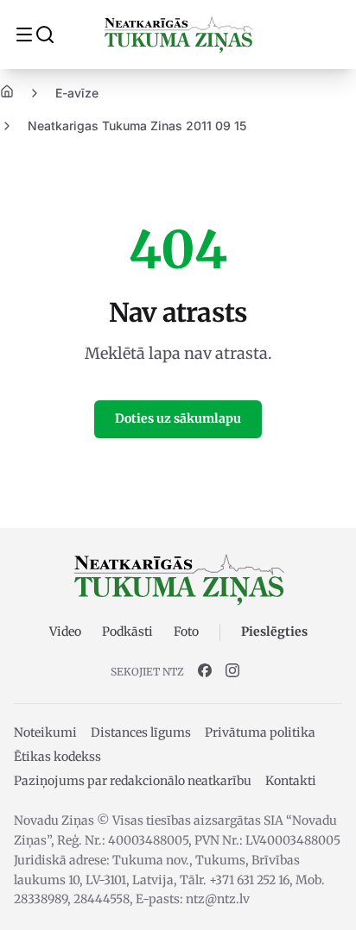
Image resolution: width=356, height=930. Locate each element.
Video (65, 631)
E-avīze (77, 92)
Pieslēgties (274, 631)
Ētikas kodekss (57, 756)
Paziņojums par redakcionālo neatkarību (132, 781)
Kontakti (290, 781)
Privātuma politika (260, 732)
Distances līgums (141, 732)
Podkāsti (127, 631)
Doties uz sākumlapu (178, 418)
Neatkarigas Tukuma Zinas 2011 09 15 (137, 125)
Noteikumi (45, 732)
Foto (186, 631)
